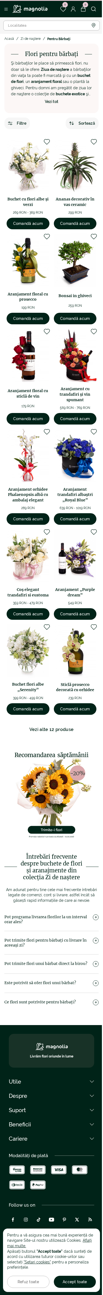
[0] (63, 9)
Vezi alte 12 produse (51, 729)
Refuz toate (28, 1282)
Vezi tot (52, 101)
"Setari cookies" (37, 1262)
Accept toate (75, 1282)
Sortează (87, 123)
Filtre (21, 123)
